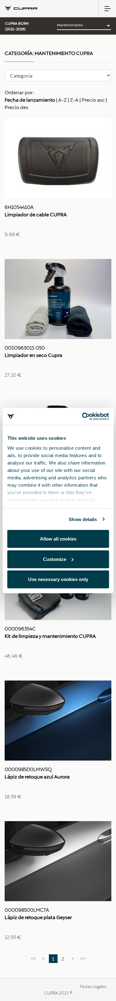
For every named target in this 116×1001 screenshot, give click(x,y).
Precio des (16, 107)
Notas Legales (93, 986)
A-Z (62, 100)
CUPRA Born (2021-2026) (17, 26)
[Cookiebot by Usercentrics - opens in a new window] (82, 416)
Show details (83, 519)
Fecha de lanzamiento (30, 100)
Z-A (74, 100)
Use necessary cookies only (58, 579)
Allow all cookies (58, 538)
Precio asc (93, 100)
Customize (54, 559)
